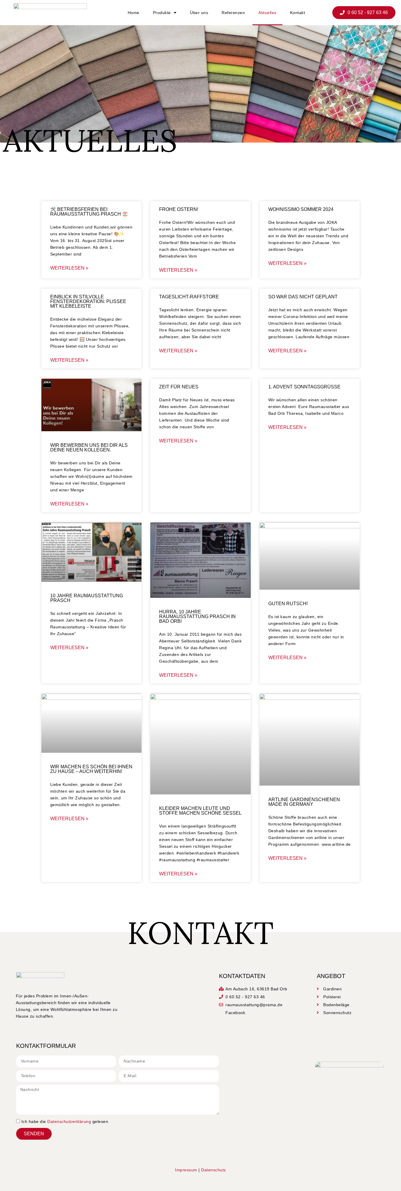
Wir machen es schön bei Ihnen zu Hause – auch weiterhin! (91, 769)
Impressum (186, 1170)
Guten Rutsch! (288, 603)
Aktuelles (267, 12)
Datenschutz (213, 1170)
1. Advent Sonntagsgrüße (304, 386)
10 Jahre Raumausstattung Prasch (86, 598)
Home (133, 12)
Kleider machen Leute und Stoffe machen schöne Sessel (200, 811)
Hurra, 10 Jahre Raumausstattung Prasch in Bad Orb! (197, 616)
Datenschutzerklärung (69, 1121)
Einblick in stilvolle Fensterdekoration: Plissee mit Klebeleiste (88, 301)
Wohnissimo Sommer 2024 (300, 209)
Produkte (162, 12)
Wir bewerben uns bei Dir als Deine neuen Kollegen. (89, 447)
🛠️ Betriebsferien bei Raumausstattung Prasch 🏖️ (89, 211)
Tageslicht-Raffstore (189, 296)
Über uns (199, 12)
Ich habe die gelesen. (65, 1121)
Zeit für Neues (178, 386)
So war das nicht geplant (303, 296)
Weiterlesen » (69, 268)
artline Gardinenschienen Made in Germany (304, 802)
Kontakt (297, 12)
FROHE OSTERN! (178, 209)
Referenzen (233, 12)
